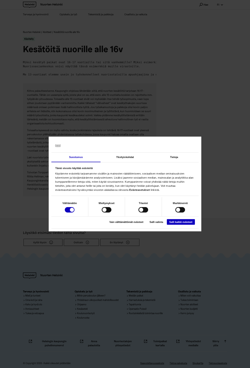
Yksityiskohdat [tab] (125, 157)
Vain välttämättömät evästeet (126, 221)
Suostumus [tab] (76, 157)
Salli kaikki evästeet (180, 221)
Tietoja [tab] (174, 157)
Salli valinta (156, 221)
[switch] (106, 210)
